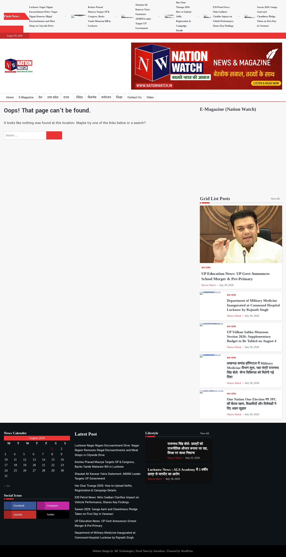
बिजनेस (92, 97)
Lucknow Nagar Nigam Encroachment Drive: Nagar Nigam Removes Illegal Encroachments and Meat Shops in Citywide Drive (43, 16)
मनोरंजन (106, 97)
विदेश (79, 97)
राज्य (66, 97)
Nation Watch (208, 285)
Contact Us (134, 97)
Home (10, 97)
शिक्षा (119, 97)
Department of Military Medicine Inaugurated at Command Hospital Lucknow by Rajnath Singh (253, 305)
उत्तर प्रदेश (53, 97)
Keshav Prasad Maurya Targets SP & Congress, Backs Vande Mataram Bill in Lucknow (99, 16)
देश (40, 97)
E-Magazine (26, 97)
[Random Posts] (273, 97)
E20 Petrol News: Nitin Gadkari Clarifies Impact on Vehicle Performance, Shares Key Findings (223, 16)
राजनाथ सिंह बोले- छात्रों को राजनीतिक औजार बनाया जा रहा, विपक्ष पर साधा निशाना (188, 448)
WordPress (187, 551)
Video (150, 97)
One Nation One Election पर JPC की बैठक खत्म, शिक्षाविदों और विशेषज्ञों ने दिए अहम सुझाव (251, 403)
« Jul (7, 485)
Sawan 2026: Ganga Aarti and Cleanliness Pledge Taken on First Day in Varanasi (267, 16)
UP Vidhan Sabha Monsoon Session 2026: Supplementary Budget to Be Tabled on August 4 (251, 336)
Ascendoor (159, 551)
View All (275, 198)
